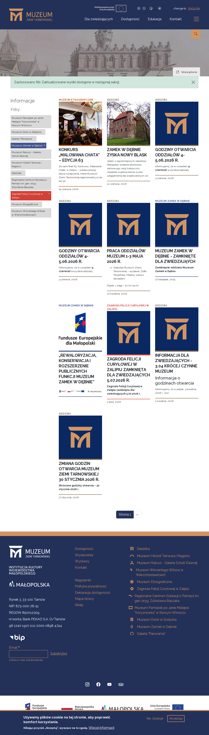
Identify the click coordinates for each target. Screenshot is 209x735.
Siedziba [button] (16, 173)
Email (13, 647)
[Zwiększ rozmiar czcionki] (138, 8)
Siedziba (143, 549)
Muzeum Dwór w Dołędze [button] (26, 132)
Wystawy (82, 561)
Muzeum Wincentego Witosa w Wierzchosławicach (159, 572)
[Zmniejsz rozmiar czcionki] (144, 8)
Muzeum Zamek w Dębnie (157, 627)
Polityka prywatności (90, 586)
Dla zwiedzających (98, 19)
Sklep (79, 605)
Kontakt (176, 19)
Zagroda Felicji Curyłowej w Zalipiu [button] (27, 195)
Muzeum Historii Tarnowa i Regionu (163, 556)
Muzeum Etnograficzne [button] (25, 204)
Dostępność (130, 19)
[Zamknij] (193, 82)
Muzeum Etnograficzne (154, 582)
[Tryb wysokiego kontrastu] (151, 8)
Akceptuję (175, 718)
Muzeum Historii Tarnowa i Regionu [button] (27, 164)
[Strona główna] (32, 15)
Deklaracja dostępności (92, 593)
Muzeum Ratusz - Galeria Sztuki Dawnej (167, 563)
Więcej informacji (101, 728)
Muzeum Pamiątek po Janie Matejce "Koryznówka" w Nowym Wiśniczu (162, 610)
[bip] (17, 638)
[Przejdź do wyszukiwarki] (195, 33)
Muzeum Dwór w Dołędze (157, 620)
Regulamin (83, 580)
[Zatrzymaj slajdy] (159, 8)
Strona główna (189, 72)
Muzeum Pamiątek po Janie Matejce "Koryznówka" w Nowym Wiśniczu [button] (27, 122)
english (194, 8)
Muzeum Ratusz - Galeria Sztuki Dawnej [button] (26, 154)
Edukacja (154, 19)
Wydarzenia (84, 555)
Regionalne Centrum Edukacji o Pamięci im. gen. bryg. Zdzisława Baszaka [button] (29, 183)
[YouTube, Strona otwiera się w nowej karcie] (109, 684)
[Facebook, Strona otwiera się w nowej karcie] (98, 684)
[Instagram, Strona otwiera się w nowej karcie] (87, 684)
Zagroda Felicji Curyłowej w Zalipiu (163, 589)
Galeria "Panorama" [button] (22, 138)
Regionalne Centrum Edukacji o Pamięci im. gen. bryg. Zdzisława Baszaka (167, 598)
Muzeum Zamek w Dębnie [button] (27, 145)
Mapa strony (84, 599)
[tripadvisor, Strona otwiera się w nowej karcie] (121, 685)
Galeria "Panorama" (151, 634)
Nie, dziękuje (155, 718)
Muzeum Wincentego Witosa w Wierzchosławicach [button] (28, 213)
